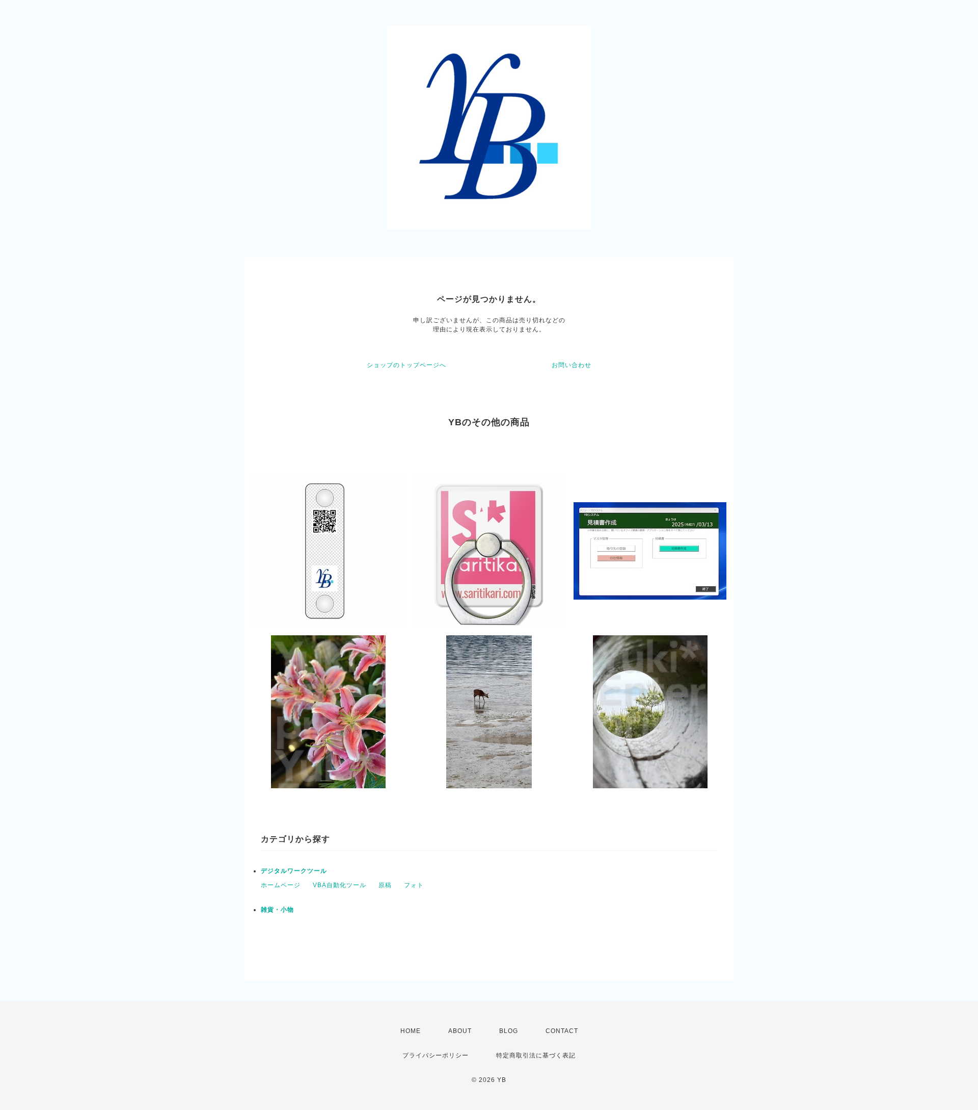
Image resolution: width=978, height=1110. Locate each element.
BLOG (508, 1031)
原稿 (385, 885)
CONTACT (562, 1031)
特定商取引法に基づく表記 (536, 1055)
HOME (410, 1031)
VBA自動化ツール (339, 885)
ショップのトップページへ (406, 365)
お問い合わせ (571, 365)
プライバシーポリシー (435, 1055)
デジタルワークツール (294, 870)
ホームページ (281, 885)
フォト (414, 885)
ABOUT (460, 1031)
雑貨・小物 (277, 909)
